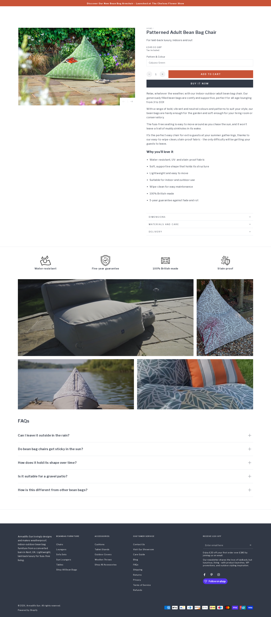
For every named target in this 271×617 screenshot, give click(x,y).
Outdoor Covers (103, 554)
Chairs (59, 544)
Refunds (137, 590)
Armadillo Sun (33, 605)
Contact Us (139, 544)
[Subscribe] (251, 545)
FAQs (135, 564)
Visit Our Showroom (143, 549)
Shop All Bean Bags (66, 569)
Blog (135, 559)
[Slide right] (132, 102)
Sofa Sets (61, 554)
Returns (137, 575)
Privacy (137, 580)
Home (149, 28)
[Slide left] (124, 102)
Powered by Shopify (27, 610)
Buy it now (200, 83)
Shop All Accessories (106, 564)
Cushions (100, 544)
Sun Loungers (63, 559)
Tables (59, 564)
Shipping (138, 569)
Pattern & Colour (155, 56)
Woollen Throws (103, 559)
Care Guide (139, 554)
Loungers (61, 549)
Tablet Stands (102, 549)
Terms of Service (142, 585)
